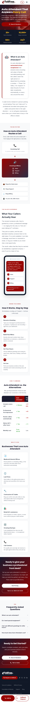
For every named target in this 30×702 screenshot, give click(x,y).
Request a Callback (10, 677)
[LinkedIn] (26, 678)
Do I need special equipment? (11, 620)
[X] (22, 678)
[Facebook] (19, 678)
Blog (23, 689)
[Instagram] (24, 678)
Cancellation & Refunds (7, 689)
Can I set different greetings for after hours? (13, 626)
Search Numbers (16, 24)
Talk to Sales (16, 662)
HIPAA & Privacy (18, 685)
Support (18, 689)
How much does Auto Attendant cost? (14, 633)
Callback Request (23, 698)
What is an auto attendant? (10, 615)
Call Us (9, 698)
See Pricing (15, 585)
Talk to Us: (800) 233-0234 (15, 591)
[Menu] (26, 2)
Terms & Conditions (6, 685)
